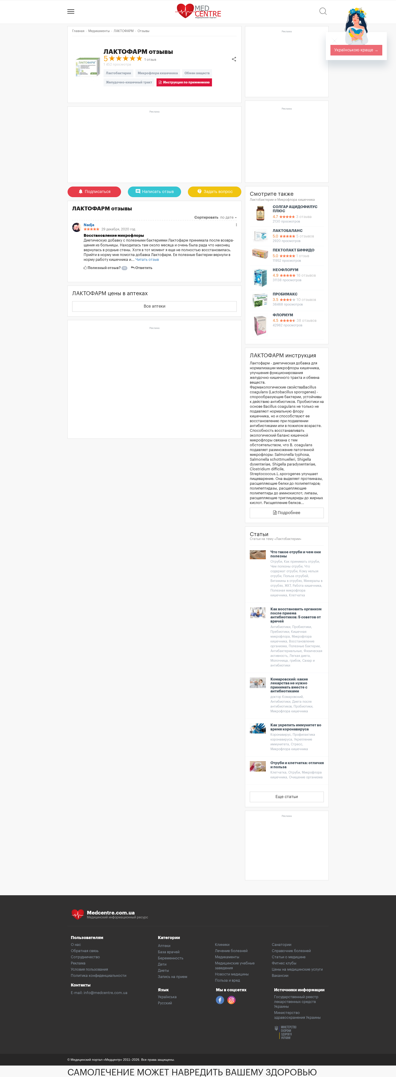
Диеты (163, 970)
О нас (76, 945)
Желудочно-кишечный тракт (129, 82)
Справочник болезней (291, 951)
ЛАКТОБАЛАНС (287, 231)
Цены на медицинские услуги (297, 969)
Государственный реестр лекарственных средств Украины (296, 1001)
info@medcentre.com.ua (105, 993)
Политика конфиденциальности (98, 976)
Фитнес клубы (284, 963)
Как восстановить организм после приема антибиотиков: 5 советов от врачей (296, 615)
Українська (167, 997)
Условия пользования (89, 969)
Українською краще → (356, 50)
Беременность (170, 958)
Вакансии (280, 976)
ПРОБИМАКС (285, 294)
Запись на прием (172, 977)
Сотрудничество (85, 957)
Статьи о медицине (288, 957)
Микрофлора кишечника (158, 73)
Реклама (78, 963)
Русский (165, 1003)
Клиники (222, 945)
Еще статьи (286, 797)
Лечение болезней (231, 951)
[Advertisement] (154, 147)
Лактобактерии (118, 73)
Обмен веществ (197, 73)
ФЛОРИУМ (283, 315)
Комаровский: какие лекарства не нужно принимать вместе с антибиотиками (289, 685)
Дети (162, 964)
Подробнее (288, 513)
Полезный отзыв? (106, 268)
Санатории (281, 945)
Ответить (143, 268)
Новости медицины (232, 974)
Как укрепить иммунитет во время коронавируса (295, 727)
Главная (78, 31)
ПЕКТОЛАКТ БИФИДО (293, 250)
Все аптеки (154, 306)
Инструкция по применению (186, 82)
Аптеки (164, 946)
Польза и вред (227, 980)
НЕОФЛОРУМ (285, 270)
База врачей (168, 952)
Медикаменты (227, 957)
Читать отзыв (147, 260)
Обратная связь (85, 951)
